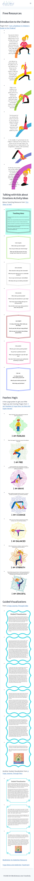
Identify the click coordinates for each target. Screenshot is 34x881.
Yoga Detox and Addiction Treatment (16, 865)
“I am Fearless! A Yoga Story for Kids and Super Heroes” (16, 406)
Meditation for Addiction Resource (15, 860)
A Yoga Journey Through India (17, 606)
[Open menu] (30, 3)
